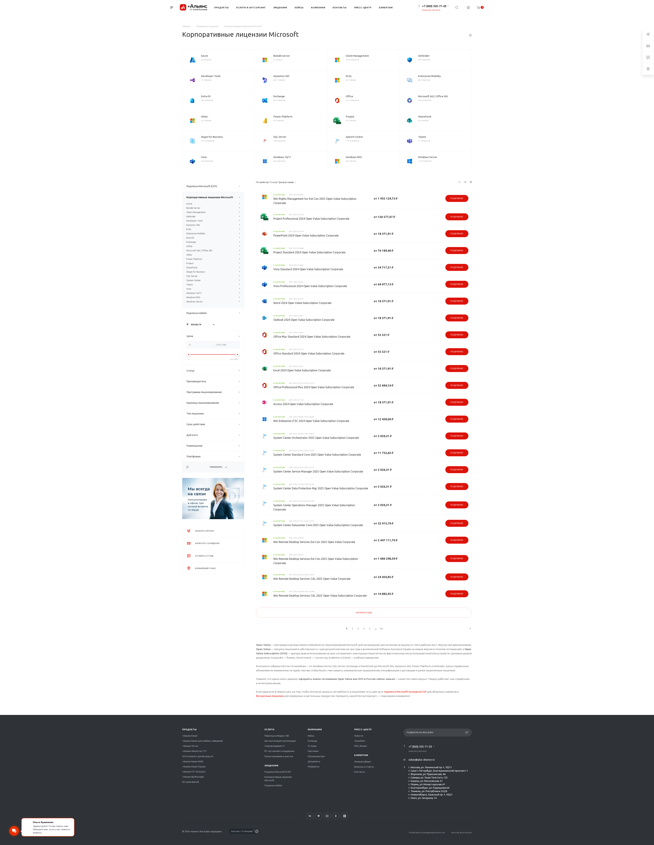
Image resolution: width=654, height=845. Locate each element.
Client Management (357, 55)
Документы (314, 761)
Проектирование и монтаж (278, 756)
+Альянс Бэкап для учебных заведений (202, 741)
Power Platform (282, 116)
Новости (358, 736)
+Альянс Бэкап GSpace (194, 766)
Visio (204, 157)
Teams (422, 136)
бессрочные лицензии (270, 695)
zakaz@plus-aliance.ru (421, 759)
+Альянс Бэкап (189, 736)
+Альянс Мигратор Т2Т (194, 751)
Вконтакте (309, 816)
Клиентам (361, 755)
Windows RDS (354, 157)
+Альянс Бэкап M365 (192, 761)
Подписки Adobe (196, 313)
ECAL (349, 76)
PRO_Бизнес (360, 746)
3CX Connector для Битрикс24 (197, 756)
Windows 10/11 (282, 157)
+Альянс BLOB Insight (193, 777)
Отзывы (312, 746)
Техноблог (359, 741)
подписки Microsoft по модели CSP (405, 691)
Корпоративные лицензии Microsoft (209, 197)
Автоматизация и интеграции (280, 741)
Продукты (189, 729)
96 (381, 628)
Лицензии (271, 765)
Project (350, 116)
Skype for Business (212, 136)
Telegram (318, 816)
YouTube (327, 816)
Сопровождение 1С (274, 746)
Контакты (359, 772)
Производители (316, 756)
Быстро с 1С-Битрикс (242, 831)
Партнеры (313, 751)
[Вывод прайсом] (470, 182)
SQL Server (279, 136)
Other (204, 116)
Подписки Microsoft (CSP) (201, 186)
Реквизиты (313, 766)
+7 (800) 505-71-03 (434, 6)
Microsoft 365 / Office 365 (433, 96)
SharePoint (424, 116)
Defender (424, 55)
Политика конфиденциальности (427, 833)
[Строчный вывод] (465, 182)
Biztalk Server (281, 55)
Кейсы (311, 736)
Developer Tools (211, 76)
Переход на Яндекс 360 (276, 736)
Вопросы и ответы (364, 766)
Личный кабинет (362, 761)
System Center (354, 136)
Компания (315, 729)
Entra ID (206, 96)
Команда (312, 741)
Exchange (279, 96)
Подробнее (456, 198)
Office (349, 96)
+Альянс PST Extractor (194, 771)
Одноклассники (335, 816)
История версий (190, 782)
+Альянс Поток (190, 746)
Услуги (269, 729)
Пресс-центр (363, 729)
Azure (204, 55)
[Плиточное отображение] (459, 182)
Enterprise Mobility (429, 76)
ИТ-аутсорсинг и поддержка (279, 751)
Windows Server (427, 157)
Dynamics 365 (281, 76)
